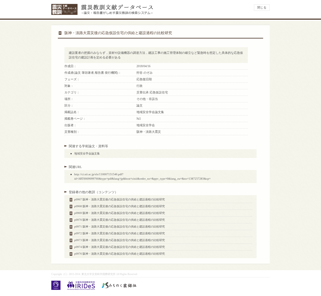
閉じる (261, 7)
